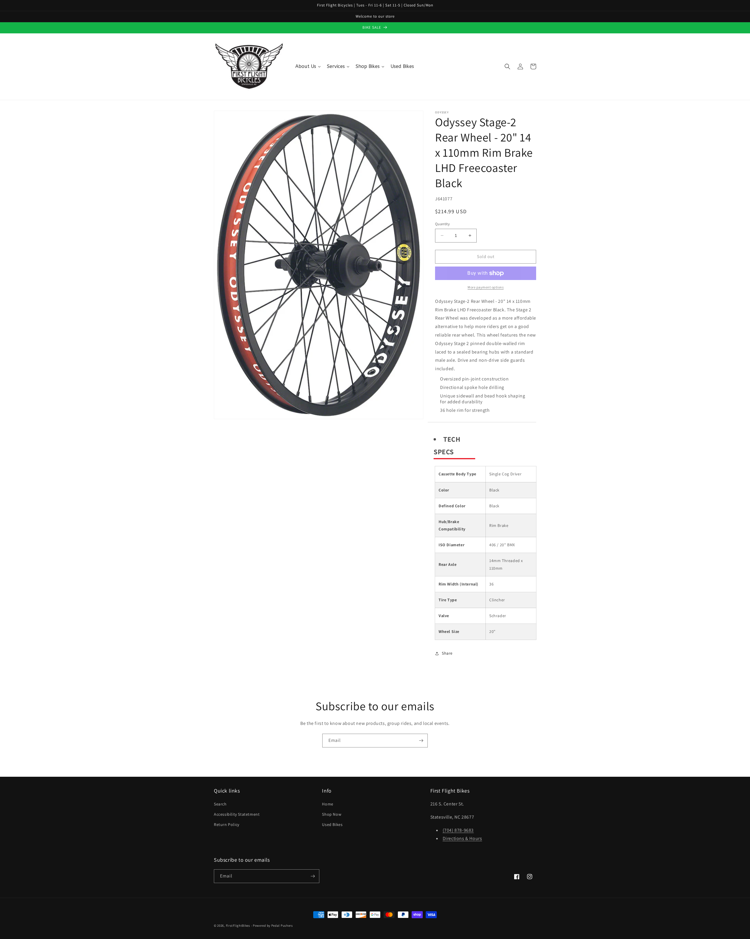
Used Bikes (332, 824)
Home (327, 804)
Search (220, 804)
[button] (507, 66)
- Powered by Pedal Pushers (272, 925)
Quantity (442, 223)
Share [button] (447, 653)
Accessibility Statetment (237, 814)
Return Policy (226, 824)
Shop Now (331, 814)
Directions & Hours (462, 838)
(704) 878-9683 (458, 830)
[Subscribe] (421, 740)
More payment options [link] (486, 287)
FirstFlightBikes (238, 925)
